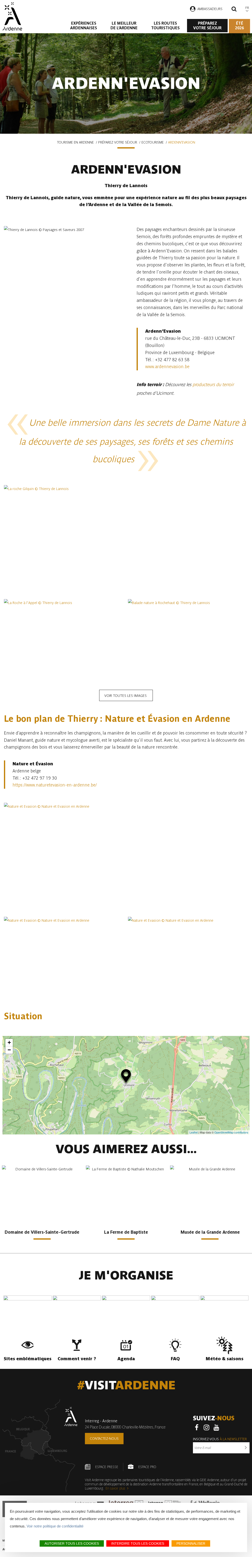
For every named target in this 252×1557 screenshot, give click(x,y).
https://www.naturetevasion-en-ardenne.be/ (55, 784)
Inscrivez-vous (220, 1439)
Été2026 (239, 25)
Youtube (216, 1427)
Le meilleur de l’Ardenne (124, 25)
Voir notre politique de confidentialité (55, 1526)
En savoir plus (115, 1488)
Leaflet (193, 1132)
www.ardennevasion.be (167, 366)
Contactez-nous (104, 1439)
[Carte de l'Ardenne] (40, 1445)
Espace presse (106, 1467)
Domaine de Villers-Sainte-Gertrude (42, 1232)
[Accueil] (12, 16)
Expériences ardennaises (83, 25)
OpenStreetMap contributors (231, 1132)
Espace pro (147, 1467)
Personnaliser (190, 1543)
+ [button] (9, 1042)
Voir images (126, 695)
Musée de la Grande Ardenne (210, 1232)
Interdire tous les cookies (137, 1543)
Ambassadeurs (209, 9)
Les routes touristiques (165, 25)
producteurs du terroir (213, 384)
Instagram (206, 1427)
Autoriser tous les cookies (72, 1543)
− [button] (9, 1050)
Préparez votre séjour (207, 25)
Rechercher (234, 9)
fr (247, 8)
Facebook (196, 1427)
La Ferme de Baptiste (126, 1232)
